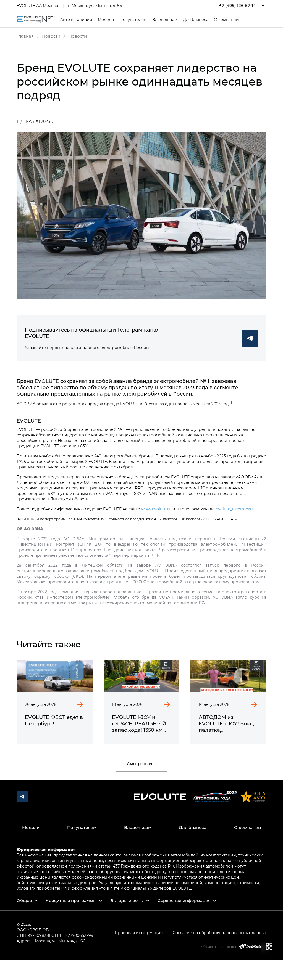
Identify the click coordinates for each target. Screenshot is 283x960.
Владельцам (164, 20)
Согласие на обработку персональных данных (219, 932)
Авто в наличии (76, 20)
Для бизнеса (195, 20)
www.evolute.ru (156, 508)
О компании (226, 20)
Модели (106, 20)
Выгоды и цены (127, 900)
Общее (24, 900)
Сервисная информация (184, 900)
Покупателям (133, 20)
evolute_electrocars (235, 508)
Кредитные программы (71, 900)
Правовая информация (139, 932)
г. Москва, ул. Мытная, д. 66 (95, 5)
